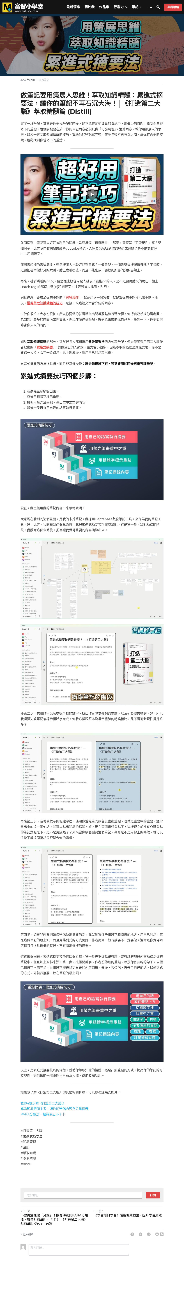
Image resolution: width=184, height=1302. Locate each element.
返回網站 (28, 1234)
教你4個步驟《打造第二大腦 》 (43, 1103)
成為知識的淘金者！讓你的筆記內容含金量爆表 (54, 1109)
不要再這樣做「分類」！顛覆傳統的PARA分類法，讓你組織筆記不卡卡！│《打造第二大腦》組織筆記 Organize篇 (54, 1219)
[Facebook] (132, 1234)
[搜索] (158, 7)
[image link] (22, 6)
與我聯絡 (173, 7)
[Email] (157, 1234)
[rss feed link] (162, 1234)
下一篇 (97, 1211)
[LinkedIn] (149, 1234)
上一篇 (27, 1211)
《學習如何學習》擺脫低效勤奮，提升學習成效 (128, 1215)
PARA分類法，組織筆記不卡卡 (42, 1114)
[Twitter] (140, 1234)
